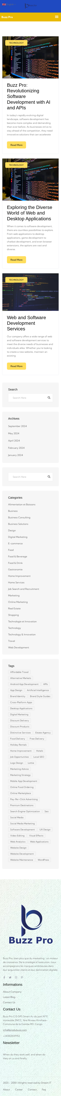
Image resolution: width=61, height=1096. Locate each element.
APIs (45, 684)
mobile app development (23, 781)
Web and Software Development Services (26, 323)
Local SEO (38, 756)
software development (22, 829)
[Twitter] (10, 977)
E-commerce (15, 543)
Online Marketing (18, 601)
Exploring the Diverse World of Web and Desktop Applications (29, 213)
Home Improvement (19, 575)
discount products (19, 726)
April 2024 (14, 440)
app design (16, 690)
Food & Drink (15, 562)
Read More (17, 144)
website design (18, 847)
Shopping (13, 614)
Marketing (14, 595)
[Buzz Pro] (30, 6)
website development (22, 853)
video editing (17, 835)
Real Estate (14, 608)
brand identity (17, 696)
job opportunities (19, 756)
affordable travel (19, 672)
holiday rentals (18, 744)
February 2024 (16, 447)
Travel (11, 640)
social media (16, 817)
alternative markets (20, 678)
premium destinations (21, 805)
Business (13, 510)
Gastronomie (15, 569)
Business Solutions (18, 523)
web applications (39, 841)
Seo (47, 811)
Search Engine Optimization (25, 811)
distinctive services (20, 732)
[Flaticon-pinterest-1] (22, 977)
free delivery (37, 738)
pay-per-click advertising (24, 799)
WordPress (43, 859)
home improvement (21, 750)
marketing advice (19, 769)
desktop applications (21, 708)
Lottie (31, 762)
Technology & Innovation (22, 634)
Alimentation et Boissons (21, 504)
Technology (16, 43)
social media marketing (22, 823)
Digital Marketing (17, 536)
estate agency (43, 732)
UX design (45, 829)
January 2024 (15, 455)
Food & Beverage (17, 556)
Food (11, 549)
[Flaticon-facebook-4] (4, 977)
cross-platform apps (21, 702)
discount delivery (19, 720)
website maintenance (21, 859)
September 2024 (17, 426)
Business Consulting (19, 517)
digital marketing (19, 714)
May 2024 (13, 433)
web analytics (17, 841)
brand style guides (40, 696)
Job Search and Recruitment (23, 588)
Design (12, 530)
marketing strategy (20, 775)
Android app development (24, 684)
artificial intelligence (38, 690)
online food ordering (21, 787)
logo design (16, 762)
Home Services (16, 582)
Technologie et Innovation (22, 621)
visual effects (36, 835)
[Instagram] (16, 977)
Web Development (18, 647)
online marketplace (20, 793)
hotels (39, 750)
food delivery (17, 738)
